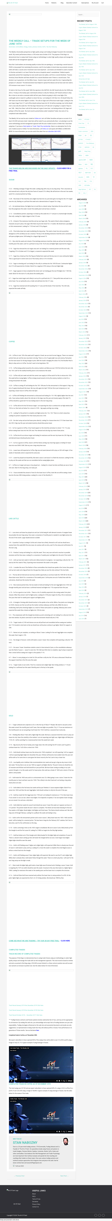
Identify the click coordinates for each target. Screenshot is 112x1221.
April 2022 (81, 366)
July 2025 (81, 243)
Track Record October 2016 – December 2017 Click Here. (25, 1015)
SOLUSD (80, 177)
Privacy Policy (36, 1204)
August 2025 (82, 240)
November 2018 (83, 495)
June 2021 (81, 398)
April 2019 (81, 480)
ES (91, 135)
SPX (87, 177)
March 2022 (82, 369)
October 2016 (83, 574)
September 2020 (83, 426)
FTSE (79, 147)
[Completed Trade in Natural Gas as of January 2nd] (31, 156)
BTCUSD (87, 119)
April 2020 (81, 442)
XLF (90, 189)
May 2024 (82, 288)
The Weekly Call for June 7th (86, 109)
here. (37, 1030)
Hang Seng (87, 151)
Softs (44, 46)
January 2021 (82, 414)
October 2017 (83, 537)
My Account (95, 2)
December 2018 (83, 492)
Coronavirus (81, 127)
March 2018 (82, 521)
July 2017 (81, 546)
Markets (53, 2)
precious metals (37, 46)
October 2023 (83, 310)
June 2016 (81, 584)
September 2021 (83, 388)
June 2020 (81, 436)
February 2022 (83, 373)
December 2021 (83, 379)
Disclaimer (35, 1201)
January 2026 (82, 225)
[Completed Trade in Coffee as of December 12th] (61, 143)
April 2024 (81, 291)
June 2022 (81, 360)
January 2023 (82, 338)
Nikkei (80, 164)
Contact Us (35, 1206)
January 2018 (82, 527)
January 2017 (82, 565)
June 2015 (81, 618)
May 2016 (82, 587)
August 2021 (82, 392)
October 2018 (83, 499)
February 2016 (83, 593)
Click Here (65, 941)
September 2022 (83, 351)
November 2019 (83, 458)
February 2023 (83, 335)
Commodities (19, 46)
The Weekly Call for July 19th (87, 60)
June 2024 (81, 284)
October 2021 (83, 385)
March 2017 (82, 558)
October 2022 (83, 347)
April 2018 (81, 518)
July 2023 (81, 319)
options (80, 168)
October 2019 (83, 461)
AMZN (79, 119)
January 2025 (82, 262)
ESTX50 (80, 139)
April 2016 (81, 590)
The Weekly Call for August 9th (87, 33)
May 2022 (82, 363)
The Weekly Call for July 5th (86, 82)
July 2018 (81, 508)
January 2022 (82, 376)
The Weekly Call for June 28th (87, 91)
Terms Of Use (36, 1199)
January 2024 (82, 300)
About (34, 1193)
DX (85, 135)
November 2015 (83, 603)
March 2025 (82, 256)
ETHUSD (88, 139)
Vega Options (82, 189)
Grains (30, 46)
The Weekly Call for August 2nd (87, 42)
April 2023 (81, 329)
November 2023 (83, 306)
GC (93, 147)
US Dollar (87, 185)
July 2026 (81, 206)
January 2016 (82, 596)
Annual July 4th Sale (84, 79)
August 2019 (82, 467)
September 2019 (83, 464)
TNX (85, 181)
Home (47, 2)
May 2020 (82, 439)
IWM (86, 155)
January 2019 (82, 489)
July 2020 (81, 432)
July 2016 (81, 581)
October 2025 (83, 234)
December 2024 (83, 265)
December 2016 (83, 568)
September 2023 (83, 313)
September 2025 (83, 237)
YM (79, 193)
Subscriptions (85, 2)
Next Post (64, 1175)
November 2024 (83, 269)
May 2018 (82, 514)
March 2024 (82, 294)
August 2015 (82, 612)
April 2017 (81, 555)
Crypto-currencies (83, 131)
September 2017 (83, 540)
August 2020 (82, 429)
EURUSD (80, 143)
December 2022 (83, 341)
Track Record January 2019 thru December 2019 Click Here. (26, 1005)
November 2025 (83, 231)
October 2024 (83, 272)
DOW (79, 135)
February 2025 (83, 259)
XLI (95, 189)
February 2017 (83, 562)
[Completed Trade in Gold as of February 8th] (21, 143)
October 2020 (83, 423)
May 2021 (82, 401)
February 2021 (83, 410)
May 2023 (82, 325)
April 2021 (81, 404)
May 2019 (82, 477)
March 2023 (82, 332)
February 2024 (83, 297)
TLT (79, 181)
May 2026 (82, 212)
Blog (62, 2)
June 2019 (81, 473)
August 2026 (82, 202)
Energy (26, 46)
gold (80, 151)
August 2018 (82, 505)
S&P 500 (88, 172)
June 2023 (81, 322)
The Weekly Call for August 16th (88, 24)
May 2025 (82, 250)
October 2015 (83, 606)
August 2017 (82, 543)
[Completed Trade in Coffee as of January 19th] (51, 156)
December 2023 (83, 303)
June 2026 (81, 209)
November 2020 (83, 420)
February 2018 (83, 524)
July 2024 (81, 281)
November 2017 (83, 533)
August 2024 (82, 278)
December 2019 (83, 455)
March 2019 (82, 483)
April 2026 (81, 215)
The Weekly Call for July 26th (87, 51)
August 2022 (82, 354)
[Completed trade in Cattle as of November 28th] (41, 143)
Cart (102, 2)
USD (80, 185)
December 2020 (83, 417)
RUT (80, 172)
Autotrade (12, 46)
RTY (92, 168)
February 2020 (83, 448)
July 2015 (81, 615)
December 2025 (83, 228)
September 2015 (83, 609)
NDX (91, 159)
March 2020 (82, 445)
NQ (92, 164)
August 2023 (82, 316)
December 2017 (83, 530)
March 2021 (82, 407)
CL (88, 123)
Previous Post (19, 1175)
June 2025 (81, 247)
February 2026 (83, 221)
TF (94, 177)
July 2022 (81, 357)
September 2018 (83, 502)
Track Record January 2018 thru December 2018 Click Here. (26, 1010)
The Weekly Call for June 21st (87, 100)
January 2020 (82, 451)
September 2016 (83, 577)
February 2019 (83, 486)
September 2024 (83, 275)
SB (95, 172)
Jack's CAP (82, 159)
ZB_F (84, 193)
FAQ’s (34, 1196)
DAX (92, 131)
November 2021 (83, 382)
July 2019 (81, 470)
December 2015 (83, 600)
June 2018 (81, 511)
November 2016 (83, 571)
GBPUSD (87, 147)
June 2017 (81, 549)
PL (87, 168)
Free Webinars (90, 143)
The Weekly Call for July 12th (87, 70)
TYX (91, 181)
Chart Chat (81, 123)
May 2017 (82, 552)
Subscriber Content (71, 2)
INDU (80, 155)
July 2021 (81, 395)
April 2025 (81, 253)
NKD (86, 164)
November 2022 (83, 344)
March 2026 (82, 218)
